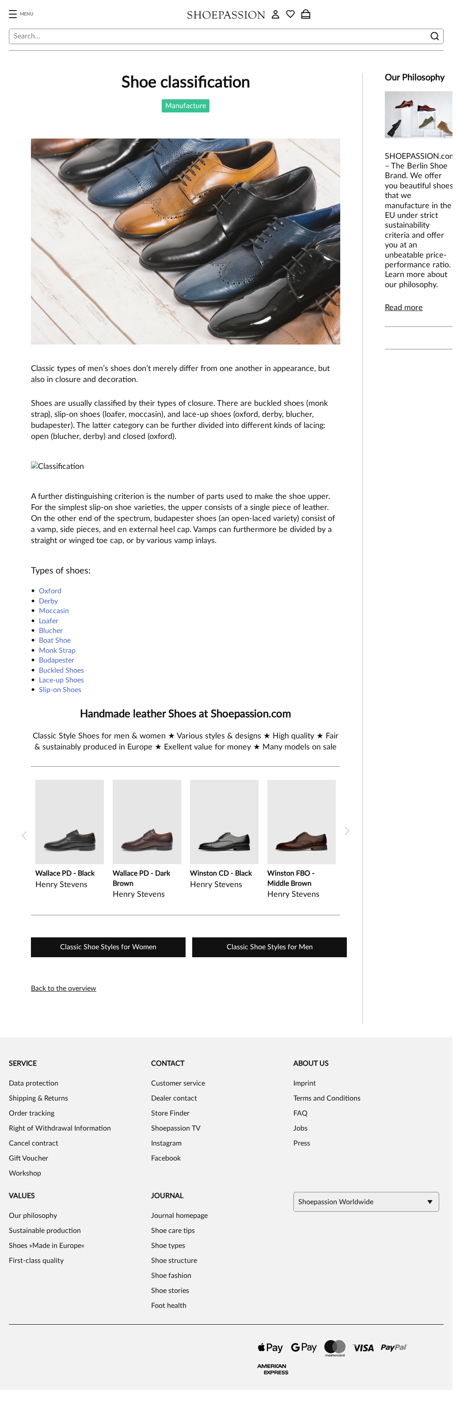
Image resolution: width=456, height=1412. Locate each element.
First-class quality (36, 1260)
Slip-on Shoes (60, 689)
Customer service (178, 1083)
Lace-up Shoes (61, 680)
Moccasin (54, 610)
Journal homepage (179, 1215)
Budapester (56, 660)
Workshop (25, 1173)
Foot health (168, 1305)
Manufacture (185, 105)
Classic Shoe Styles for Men (270, 947)
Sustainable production (45, 1230)
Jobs (300, 1128)
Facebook (166, 1158)
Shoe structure (174, 1260)
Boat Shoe (55, 640)
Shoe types (168, 1245)
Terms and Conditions (327, 1098)
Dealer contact (174, 1098)
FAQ (300, 1113)
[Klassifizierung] (185, 466)
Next (346, 831)
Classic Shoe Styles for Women (108, 947)
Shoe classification (186, 82)
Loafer (48, 621)
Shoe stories (170, 1290)
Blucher (51, 630)
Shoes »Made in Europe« (46, 1245)
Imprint (304, 1083)
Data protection (33, 1083)
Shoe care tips (173, 1230)
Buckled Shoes (61, 670)
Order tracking (31, 1113)
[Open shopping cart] (305, 14)
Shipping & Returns (38, 1098)
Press (301, 1143)
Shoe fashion (171, 1275)
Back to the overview (63, 988)
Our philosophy (33, 1215)
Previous (24, 835)
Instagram (166, 1143)
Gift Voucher (28, 1158)
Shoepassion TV (176, 1128)
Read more (404, 308)
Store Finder (170, 1113)
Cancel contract (33, 1143)
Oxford (50, 591)
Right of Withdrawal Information (60, 1128)
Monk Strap (57, 650)
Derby (48, 601)
